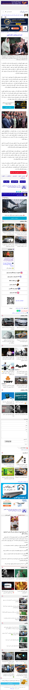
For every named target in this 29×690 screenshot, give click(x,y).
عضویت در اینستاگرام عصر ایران (13, 273)
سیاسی (23, 32)
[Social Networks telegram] (16, 191)
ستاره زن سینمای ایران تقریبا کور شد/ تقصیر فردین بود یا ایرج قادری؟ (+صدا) (11, 186)
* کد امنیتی (25, 439)
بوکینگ (22, 449)
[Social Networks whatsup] (20, 191)
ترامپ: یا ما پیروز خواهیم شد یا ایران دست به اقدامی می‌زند (14, 550)
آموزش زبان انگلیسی (13, 289)
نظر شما (26, 419)
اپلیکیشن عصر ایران (19, 300)
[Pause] (3, 211)
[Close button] (28, 678)
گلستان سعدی (13, 285)
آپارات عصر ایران (13, 293)
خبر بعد (22, 181)
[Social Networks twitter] (18, 191)
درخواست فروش (14, 218)
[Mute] (5, 211)
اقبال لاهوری (17, 313)
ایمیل (26, 425)
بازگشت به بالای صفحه (22, 481)
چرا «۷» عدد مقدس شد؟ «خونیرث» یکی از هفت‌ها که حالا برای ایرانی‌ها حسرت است (8, 259)
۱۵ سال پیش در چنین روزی (13, 277)
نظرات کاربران (14, 181)
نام (26, 421)
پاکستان (21, 313)
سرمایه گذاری (10, 683)
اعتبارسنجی (26, 449)
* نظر (26, 429)
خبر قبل (7, 181)
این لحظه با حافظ (13, 281)
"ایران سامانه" (12, 688)
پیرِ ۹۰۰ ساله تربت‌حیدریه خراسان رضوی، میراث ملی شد (15, 563)
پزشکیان (13, 313)
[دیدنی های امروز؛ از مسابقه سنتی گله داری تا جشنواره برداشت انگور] (14, 523)
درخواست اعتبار (8, 107)
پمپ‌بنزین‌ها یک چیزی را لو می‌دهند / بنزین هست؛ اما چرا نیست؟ (8, 264)
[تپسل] (3, 198)
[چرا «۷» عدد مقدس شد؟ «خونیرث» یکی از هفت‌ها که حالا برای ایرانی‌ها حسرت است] (8, 254)
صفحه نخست (26, 32)
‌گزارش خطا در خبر (24, 310)
